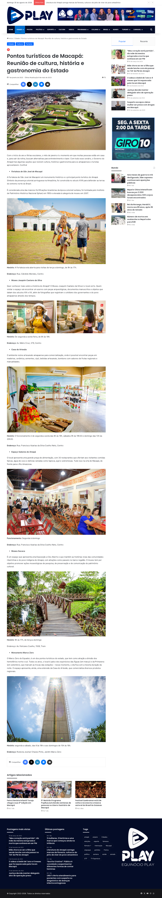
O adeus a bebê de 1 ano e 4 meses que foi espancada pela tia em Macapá (140, 80)
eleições (87, 841)
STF (85, 858)
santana (96, 854)
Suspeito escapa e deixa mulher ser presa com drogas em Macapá (141, 105)
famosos (106, 841)
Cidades (104, 837)
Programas (82, 29)
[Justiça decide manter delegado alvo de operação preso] (118, 93)
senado (112, 854)
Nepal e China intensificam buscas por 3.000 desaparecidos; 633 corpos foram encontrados (140, 193)
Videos (71, 29)
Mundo (115, 29)
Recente (144, 41)
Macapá (109, 846)
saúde (104, 854)
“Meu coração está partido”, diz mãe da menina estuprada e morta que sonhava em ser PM (140, 55)
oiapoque (87, 850)
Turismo (125, 29)
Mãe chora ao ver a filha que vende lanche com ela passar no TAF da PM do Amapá (140, 68)
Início (10, 38)
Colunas (95, 29)
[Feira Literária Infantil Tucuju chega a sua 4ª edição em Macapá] (22, 789)
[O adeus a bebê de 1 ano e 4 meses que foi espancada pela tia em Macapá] (118, 81)
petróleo (97, 850)
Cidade (19, 29)
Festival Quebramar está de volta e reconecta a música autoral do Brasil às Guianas (88, 803)
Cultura (62, 29)
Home (11, 29)
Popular (122, 41)
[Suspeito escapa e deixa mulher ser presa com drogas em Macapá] (118, 105)
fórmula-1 (87, 846)
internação (98, 846)
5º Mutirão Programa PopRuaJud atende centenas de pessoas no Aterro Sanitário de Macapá (56, 804)
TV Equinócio (95, 858)
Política (39, 29)
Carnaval (137, 29)
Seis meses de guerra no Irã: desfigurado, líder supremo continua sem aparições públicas (140, 179)
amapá (86, 837)
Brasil (105, 29)
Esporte (50, 29)
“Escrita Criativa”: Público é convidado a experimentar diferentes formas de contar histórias (82, 3)
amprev (95, 837)
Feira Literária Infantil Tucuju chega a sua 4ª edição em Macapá (20, 803)
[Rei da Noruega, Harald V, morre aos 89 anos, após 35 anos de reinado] (118, 208)
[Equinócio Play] (30, 15)
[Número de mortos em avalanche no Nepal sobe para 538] (118, 220)
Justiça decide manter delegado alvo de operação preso (140, 93)
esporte (96, 841)
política (86, 854)
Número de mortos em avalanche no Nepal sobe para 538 (139, 219)
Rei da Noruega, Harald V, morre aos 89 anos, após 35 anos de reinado (140, 207)
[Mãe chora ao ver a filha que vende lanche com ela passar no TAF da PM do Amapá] (118, 69)
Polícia (29, 29)
